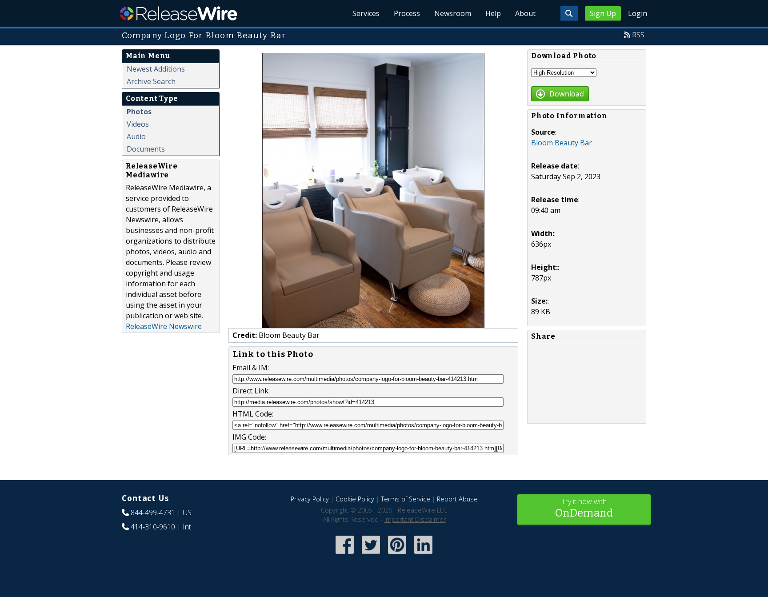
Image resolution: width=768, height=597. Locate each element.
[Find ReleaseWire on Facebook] (344, 554)
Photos (139, 111)
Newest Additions (156, 69)
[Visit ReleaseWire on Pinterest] (397, 554)
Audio (136, 136)
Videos (138, 124)
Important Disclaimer (415, 519)
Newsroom (452, 13)
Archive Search (151, 81)
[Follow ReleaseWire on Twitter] (371, 554)
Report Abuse (457, 499)
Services (366, 13)
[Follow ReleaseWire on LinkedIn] (423, 554)
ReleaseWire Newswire (164, 326)
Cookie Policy (355, 499)
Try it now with (584, 508)
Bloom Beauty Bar (561, 143)
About (525, 13)
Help (493, 13)
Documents (146, 149)
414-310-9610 (153, 527)
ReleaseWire (178, 13)
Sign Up (603, 13)
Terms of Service (405, 499)
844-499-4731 (153, 512)
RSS (638, 35)
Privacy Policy (310, 499)
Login (637, 13)
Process (407, 13)
